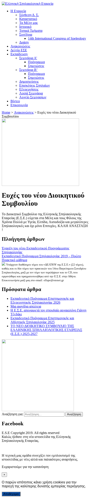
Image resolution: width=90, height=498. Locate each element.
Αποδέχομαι (11, 494)
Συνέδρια (25, 34)
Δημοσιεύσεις (29, 81)
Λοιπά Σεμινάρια (31, 93)
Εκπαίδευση (19, 54)
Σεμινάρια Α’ (28, 58)
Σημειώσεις (36, 66)
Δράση (24, 42)
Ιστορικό (25, 27)
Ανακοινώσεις (20, 46)
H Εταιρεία (18, 11)
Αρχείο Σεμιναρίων (32, 97)
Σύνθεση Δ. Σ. (29, 15)
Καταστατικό (28, 19)
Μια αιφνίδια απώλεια (25, 306)
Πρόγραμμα (36, 62)
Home (6, 112)
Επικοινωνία (19, 105)
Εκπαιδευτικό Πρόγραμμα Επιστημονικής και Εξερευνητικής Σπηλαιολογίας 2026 (42, 300)
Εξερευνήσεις (28, 89)
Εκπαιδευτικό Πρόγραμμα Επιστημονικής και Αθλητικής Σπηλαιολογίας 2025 (42, 320)
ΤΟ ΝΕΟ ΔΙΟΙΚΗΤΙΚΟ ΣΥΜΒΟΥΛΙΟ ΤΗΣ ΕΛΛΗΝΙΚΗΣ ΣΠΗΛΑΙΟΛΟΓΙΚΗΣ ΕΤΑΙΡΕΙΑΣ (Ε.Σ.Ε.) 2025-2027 (46, 330)
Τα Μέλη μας (28, 23)
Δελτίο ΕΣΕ (18, 50)
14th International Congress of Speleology (57, 38)
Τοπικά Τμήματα (30, 30)
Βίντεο (15, 101)
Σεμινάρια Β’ (28, 70)
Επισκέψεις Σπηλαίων (34, 85)
